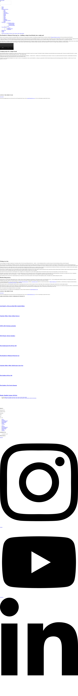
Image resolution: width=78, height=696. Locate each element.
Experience (8, 27)
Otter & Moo (5, 19)
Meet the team (4, 30)
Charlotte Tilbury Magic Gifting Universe (10, 315)
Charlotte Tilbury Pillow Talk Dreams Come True (11, 365)
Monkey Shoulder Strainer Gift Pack (8, 395)
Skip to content (2, 0)
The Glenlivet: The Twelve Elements (8, 385)
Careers (3, 423)
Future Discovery (6, 13)
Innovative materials (12, 25)
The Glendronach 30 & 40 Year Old (8, 345)
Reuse (8, 26)
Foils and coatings (11, 24)
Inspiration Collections (5, 9)
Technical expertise (10, 28)
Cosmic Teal (5, 12)
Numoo (5, 17)
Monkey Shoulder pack (53, 281)
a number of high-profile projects (23, 281)
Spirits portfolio (22, 33)
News (13, 33)
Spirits (18, 33)
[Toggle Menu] (0, 5)
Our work (3, 426)
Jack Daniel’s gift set (35, 281)
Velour (5, 21)
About (3, 7)
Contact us (3, 424)
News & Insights (4, 421)
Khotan (5, 15)
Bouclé (5, 11)
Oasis (4, 18)
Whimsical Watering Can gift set (55, 37)
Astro (4, 10)
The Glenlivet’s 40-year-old (12, 282)
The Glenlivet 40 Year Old (6, 375)
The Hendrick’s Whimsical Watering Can (9, 355)
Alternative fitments (12, 23)
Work (2, 8)
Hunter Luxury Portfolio (5, 33)
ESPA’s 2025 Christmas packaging (8, 325)
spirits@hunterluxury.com (31, 98)
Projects (16, 33)
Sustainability (4, 22)
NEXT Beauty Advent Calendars (7, 335)
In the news (10, 33)
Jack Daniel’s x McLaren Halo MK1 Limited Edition (12, 306)
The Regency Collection (7, 20)
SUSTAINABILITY (5, 427)
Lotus (4, 16)
